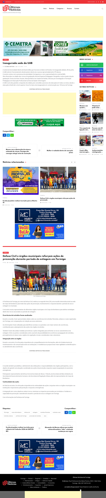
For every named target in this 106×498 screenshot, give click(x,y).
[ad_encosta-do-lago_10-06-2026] (78, 48)
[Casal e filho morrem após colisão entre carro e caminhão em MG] (85, 140)
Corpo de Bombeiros (16, 412)
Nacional (94, 126)
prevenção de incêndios (35, 416)
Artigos (37, 481)
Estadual (82, 148)
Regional (82, 103)
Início (45, 8)
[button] (71, 162)
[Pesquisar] (102, 9)
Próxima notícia (66, 148)
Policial (82, 126)
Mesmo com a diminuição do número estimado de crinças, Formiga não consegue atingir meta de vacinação (18, 151)
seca (45, 416)
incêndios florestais (45, 412)
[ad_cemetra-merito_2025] (28, 48)
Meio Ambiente (34, 487)
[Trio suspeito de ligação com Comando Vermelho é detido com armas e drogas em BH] (85, 118)
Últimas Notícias (10, 66)
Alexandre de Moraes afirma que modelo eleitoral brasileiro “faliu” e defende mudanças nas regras (59, 429)
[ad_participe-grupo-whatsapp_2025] (39, 122)
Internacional (29, 481)
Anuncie (69, 8)
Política (44, 487)
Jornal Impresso (49, 485)
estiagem (35, 412)
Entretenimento (28, 485)
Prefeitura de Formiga (21, 416)
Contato (76, 8)
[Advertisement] (53, 27)
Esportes (38, 485)
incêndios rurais (57, 412)
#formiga (6, 412)
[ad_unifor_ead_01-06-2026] (39, 231)
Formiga (5, 197)
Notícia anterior (12, 147)
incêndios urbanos (8, 416)
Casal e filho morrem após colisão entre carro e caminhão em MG (29, 1)
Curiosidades (42, 483)
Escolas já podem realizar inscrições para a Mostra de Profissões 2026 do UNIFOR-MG (20, 429)
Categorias (60, 8)
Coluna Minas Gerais (28, 483)
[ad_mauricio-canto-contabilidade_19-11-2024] (39, 215)
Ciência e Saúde (96, 103)
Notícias (51, 8)
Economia (51, 483)
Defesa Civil (27, 412)
